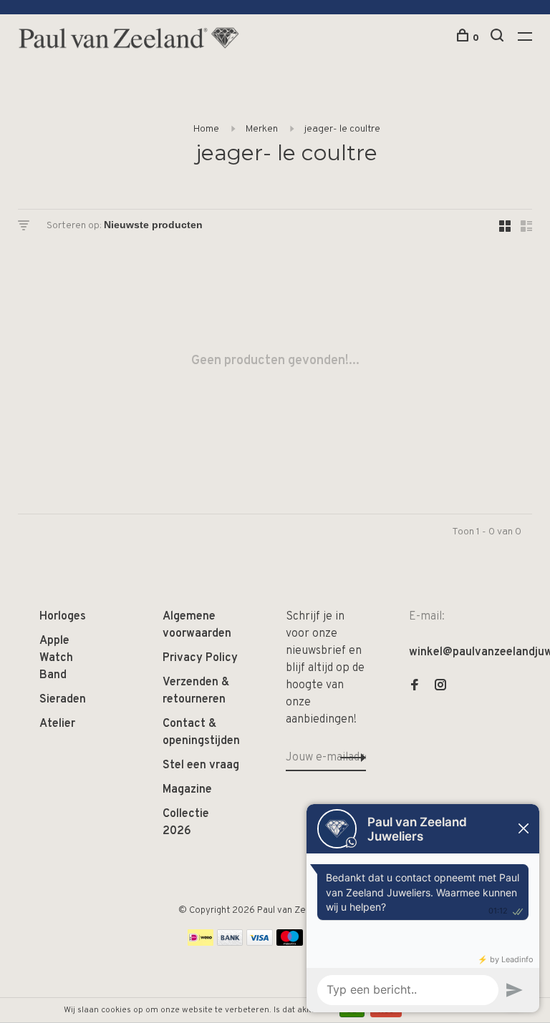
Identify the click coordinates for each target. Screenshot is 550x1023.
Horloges (62, 617)
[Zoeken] (499, 38)
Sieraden (62, 699)
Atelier (57, 724)
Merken (262, 129)
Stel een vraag (201, 765)
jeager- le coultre (342, 129)
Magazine (187, 790)
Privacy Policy (200, 658)
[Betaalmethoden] (200, 943)
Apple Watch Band (56, 658)
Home (206, 129)
